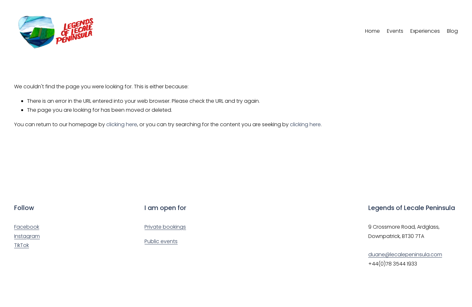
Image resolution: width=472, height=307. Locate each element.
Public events (161, 241)
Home (372, 31)
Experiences (425, 31)
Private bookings (165, 227)
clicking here (121, 124)
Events (395, 31)
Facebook (26, 227)
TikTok (21, 245)
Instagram (27, 236)
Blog (452, 31)
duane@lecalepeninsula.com (405, 254)
